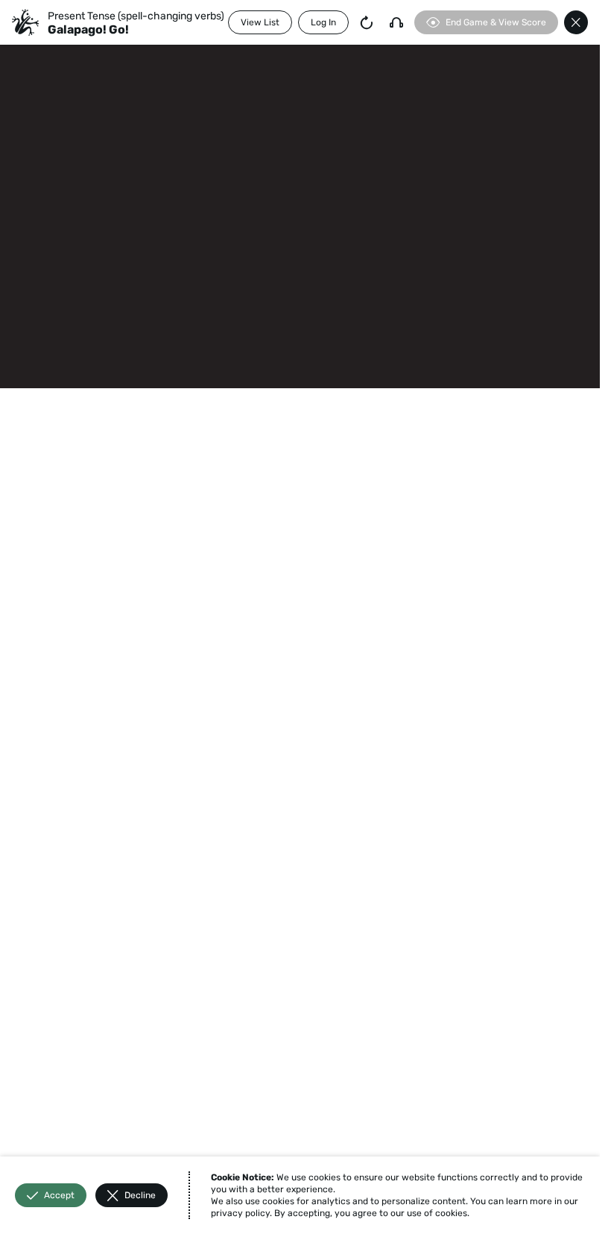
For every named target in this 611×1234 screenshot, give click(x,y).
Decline (140, 1195)
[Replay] (367, 22)
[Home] (25, 22)
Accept (59, 1195)
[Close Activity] (576, 22)
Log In (323, 22)
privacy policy (240, 1213)
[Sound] (396, 22)
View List (260, 22)
